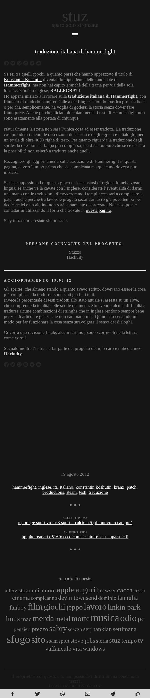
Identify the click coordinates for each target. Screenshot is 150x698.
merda (43, 618)
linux (13, 618)
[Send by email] (25, 63)
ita (55, 487)
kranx (119, 487)
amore (48, 590)
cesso (139, 591)
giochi (54, 607)
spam (52, 641)
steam (71, 492)
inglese (44, 487)
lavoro (95, 607)
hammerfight (24, 487)
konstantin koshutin (94, 487)
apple (66, 589)
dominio (107, 598)
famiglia (127, 597)
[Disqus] (75, 422)
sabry (58, 628)
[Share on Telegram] (32, 63)
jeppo (74, 607)
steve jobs (83, 640)
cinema (21, 597)
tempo (129, 640)
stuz (115, 640)
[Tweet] (12, 63)
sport (64, 641)
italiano (66, 487)
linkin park (124, 607)
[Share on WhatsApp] (19, 63)
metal (63, 618)
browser (106, 590)
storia (102, 641)
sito (38, 639)
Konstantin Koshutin (23, 79)
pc (141, 618)
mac (26, 619)
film (35, 607)
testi (82, 492)
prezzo (40, 629)
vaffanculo (58, 648)
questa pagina (98, 210)
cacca (125, 590)
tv (140, 640)
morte (80, 618)
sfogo (18, 639)
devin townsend (77, 597)
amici (32, 590)
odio (128, 618)
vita (77, 648)
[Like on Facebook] (38, 63)
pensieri (22, 629)
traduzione (98, 492)
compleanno (44, 598)
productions (53, 492)
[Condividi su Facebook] (6, 63)
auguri (86, 589)
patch (132, 487)
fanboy (18, 607)
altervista (15, 591)
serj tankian (97, 629)
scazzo (75, 629)
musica (105, 617)
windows (94, 648)
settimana (125, 629)
